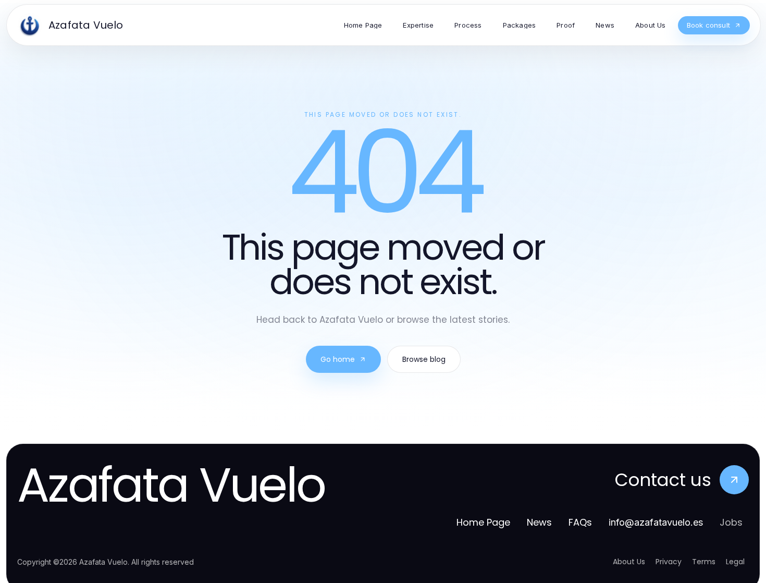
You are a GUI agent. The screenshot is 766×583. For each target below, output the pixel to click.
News (539, 522)
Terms (703, 561)
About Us (629, 561)
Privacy (669, 561)
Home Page (483, 522)
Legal (735, 561)
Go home (337, 359)
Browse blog (424, 359)
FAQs (580, 522)
